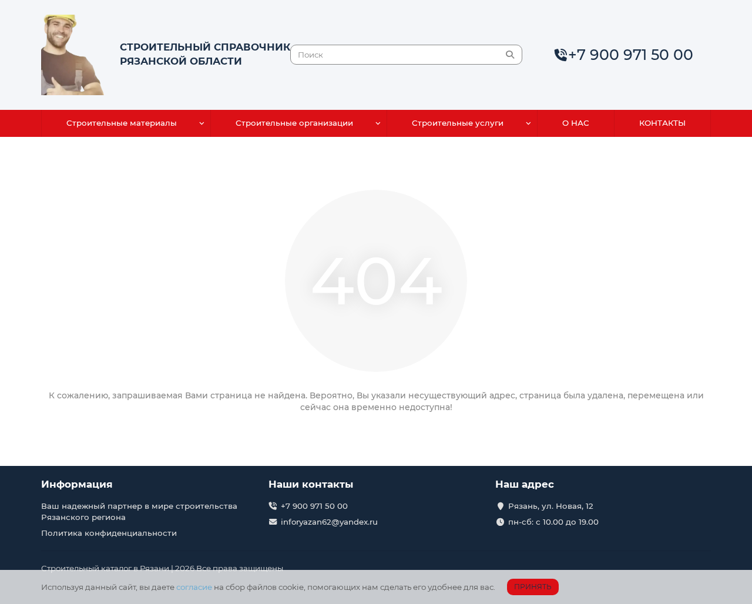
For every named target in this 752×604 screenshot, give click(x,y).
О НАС (575, 122)
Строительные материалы (121, 122)
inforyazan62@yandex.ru (329, 521)
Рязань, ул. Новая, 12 (550, 506)
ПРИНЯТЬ (533, 586)
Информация (77, 484)
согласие (194, 587)
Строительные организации (294, 122)
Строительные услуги (457, 122)
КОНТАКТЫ (662, 122)
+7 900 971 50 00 (630, 54)
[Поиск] (510, 54)
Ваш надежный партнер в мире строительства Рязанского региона (139, 511)
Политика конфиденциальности (109, 533)
